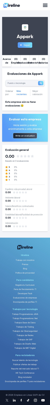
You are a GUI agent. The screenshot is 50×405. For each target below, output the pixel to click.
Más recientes (22, 93)
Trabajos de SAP (25, 339)
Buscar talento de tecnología (25, 360)
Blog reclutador (25, 377)
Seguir (26, 45)
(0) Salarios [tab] (43, 60)
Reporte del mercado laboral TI (25, 369)
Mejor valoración (37, 93)
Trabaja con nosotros (25, 260)
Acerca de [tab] (7, 60)
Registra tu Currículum (25, 285)
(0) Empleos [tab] (15, 60)
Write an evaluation (25, 135)
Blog (25, 268)
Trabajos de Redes (25, 335)
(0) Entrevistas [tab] (34, 60)
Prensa (25, 264)
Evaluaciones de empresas (25, 298)
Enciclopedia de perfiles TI (25, 302)
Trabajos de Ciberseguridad (25, 331)
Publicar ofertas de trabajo (25, 364)
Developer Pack (25, 293)
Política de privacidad (25, 273)
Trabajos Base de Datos (25, 322)
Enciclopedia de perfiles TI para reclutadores (25, 381)
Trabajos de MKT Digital (25, 348)
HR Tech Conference (25, 373)
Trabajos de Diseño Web (25, 344)
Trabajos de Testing (25, 327)
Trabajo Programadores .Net (25, 318)
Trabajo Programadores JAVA (25, 314)
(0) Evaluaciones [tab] (25, 60)
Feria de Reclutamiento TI (25, 289)
